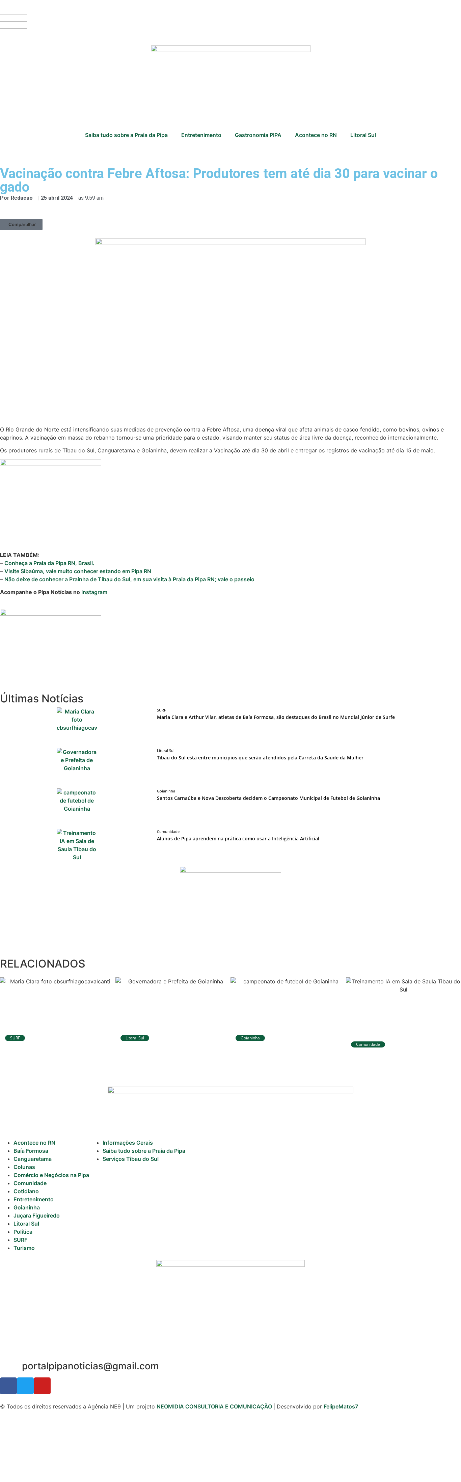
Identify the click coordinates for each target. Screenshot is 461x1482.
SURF (20, 1239)
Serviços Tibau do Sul (131, 1158)
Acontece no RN (316, 135)
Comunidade (30, 1183)
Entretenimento (201, 135)
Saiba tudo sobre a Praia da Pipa (126, 135)
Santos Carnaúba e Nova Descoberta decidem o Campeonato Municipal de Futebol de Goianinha (268, 798)
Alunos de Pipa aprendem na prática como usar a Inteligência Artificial (238, 838)
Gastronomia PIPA (258, 135)
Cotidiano (26, 1191)
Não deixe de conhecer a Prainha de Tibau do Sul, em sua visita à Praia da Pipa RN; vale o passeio (129, 579)
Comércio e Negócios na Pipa (51, 1175)
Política (22, 1231)
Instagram (94, 592)
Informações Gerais (128, 1142)
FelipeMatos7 (341, 1406)
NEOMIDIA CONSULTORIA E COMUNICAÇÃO (215, 1406)
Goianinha (26, 1207)
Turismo (24, 1248)
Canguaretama (32, 1158)
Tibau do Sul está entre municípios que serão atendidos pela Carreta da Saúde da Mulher (260, 757)
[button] (21, 224)
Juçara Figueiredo (36, 1215)
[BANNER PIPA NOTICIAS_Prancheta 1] (50, 613)
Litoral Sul (363, 135)
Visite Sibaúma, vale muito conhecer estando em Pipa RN (77, 571)
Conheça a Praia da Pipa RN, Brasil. (49, 563)
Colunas (24, 1167)
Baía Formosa (30, 1150)
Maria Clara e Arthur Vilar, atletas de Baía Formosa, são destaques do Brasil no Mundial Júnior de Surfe (276, 717)
